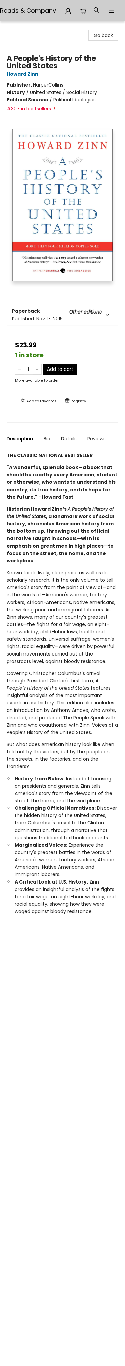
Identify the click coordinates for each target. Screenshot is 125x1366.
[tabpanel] (62, 693)
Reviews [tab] (96, 438)
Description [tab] (20, 438)
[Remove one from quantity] (19, 369)
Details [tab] (69, 438)
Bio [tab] (47, 438)
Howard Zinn (22, 74)
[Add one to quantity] (37, 369)
